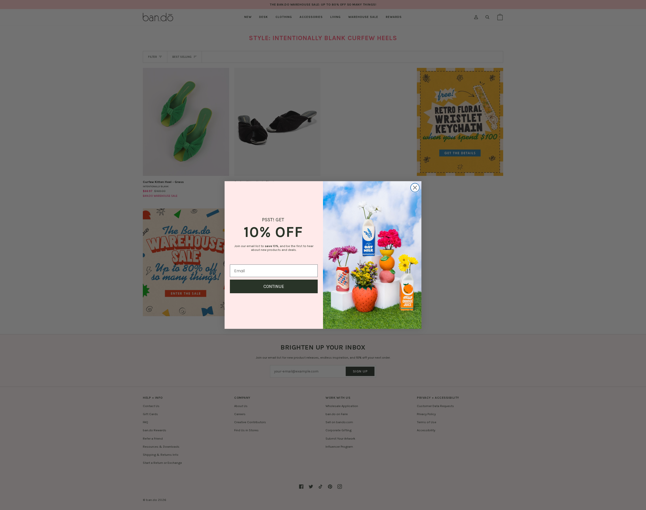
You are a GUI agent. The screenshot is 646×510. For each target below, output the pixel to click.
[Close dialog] (415, 187)
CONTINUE (273, 286)
